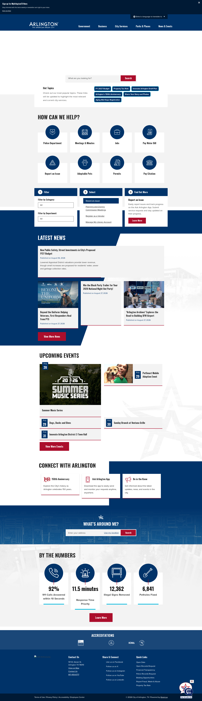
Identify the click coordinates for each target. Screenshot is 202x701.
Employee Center (77, 697)
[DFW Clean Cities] (152, 643)
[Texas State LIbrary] (81, 643)
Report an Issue (93, 200)
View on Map (73, 668)
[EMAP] (60, 643)
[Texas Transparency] (40, 643)
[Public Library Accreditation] (162, 643)
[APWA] (70, 643)
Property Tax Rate (143, 685)
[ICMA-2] (131, 643)
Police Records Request (146, 673)
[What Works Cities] (111, 643)
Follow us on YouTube (115, 675)
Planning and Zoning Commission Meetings (96, 208)
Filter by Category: (46, 199)
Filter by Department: (47, 213)
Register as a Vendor (95, 216)
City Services (121, 26)
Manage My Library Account (98, 222)
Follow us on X (112, 666)
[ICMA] (121, 643)
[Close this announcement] (199, 2)
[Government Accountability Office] (91, 643)
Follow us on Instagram (115, 671)
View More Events (54, 446)
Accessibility (64, 697)
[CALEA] (50, 643)
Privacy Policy (51, 697)
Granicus (164, 697)
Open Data (140, 662)
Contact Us (72, 671)
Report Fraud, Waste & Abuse (148, 681)
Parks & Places (143, 26)
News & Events (165, 26)
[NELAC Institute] (142, 643)
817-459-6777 (73, 674)
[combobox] (149, 16)
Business (102, 26)
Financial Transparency (145, 670)
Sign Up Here (6, 11)
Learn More (137, 220)
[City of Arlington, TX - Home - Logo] (44, 25)
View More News (52, 336)
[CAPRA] (101, 643)
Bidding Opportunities (145, 677)
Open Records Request (145, 666)
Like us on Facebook (114, 662)
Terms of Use (39, 697)
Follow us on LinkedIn (115, 679)
